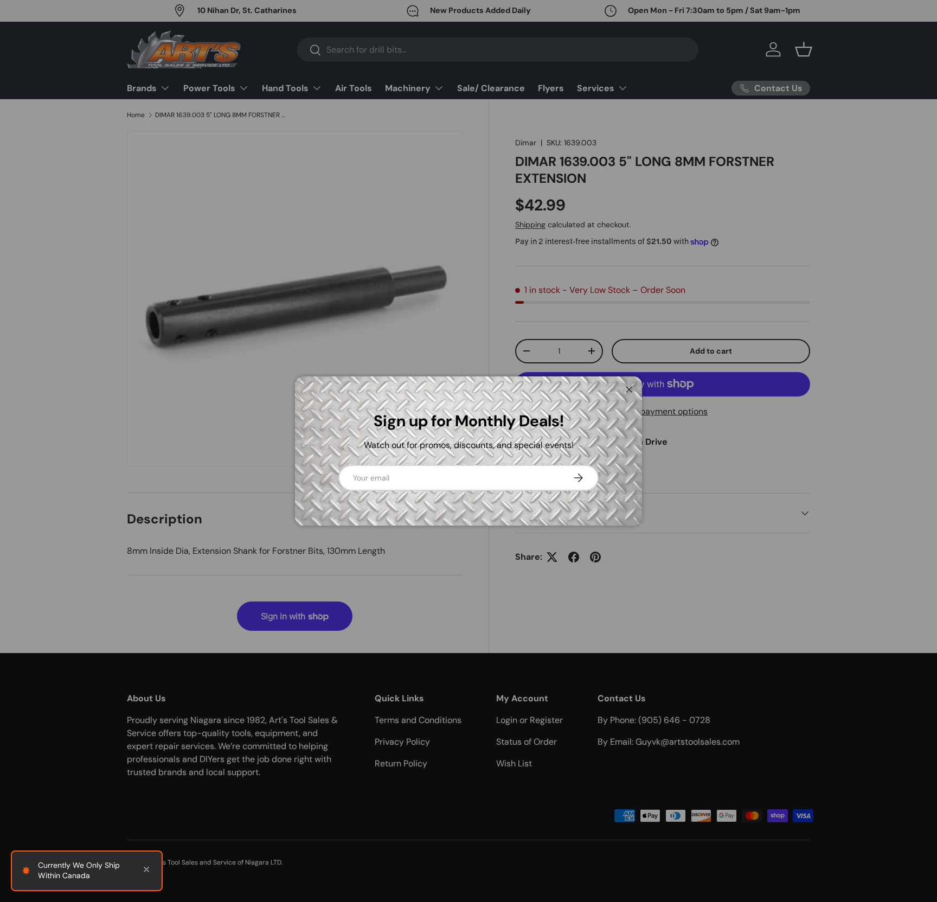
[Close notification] (146, 870)
